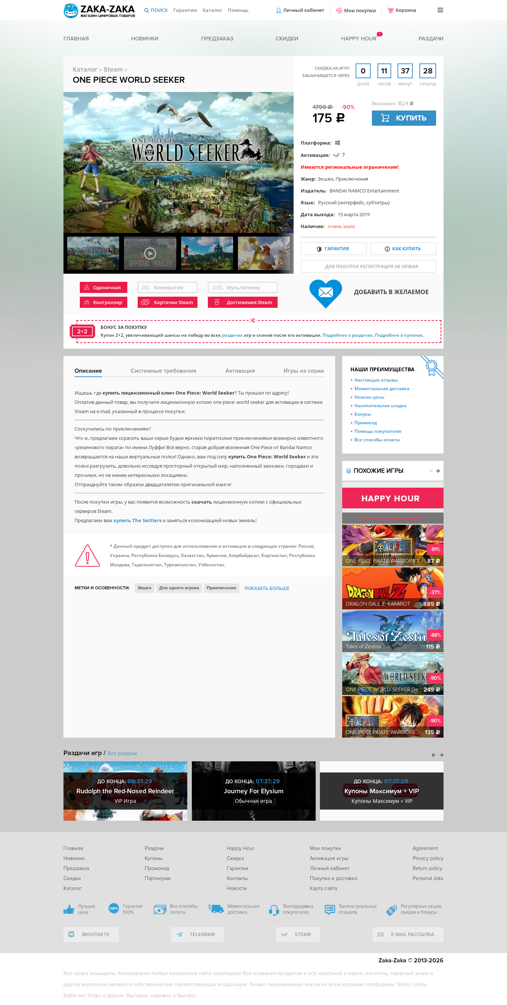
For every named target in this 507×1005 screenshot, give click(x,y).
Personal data (428, 878)
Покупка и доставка (333, 878)
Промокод (365, 422)
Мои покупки (360, 10)
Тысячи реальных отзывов (358, 909)
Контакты (237, 878)
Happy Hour (240, 848)
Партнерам (158, 878)
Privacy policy (428, 858)
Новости (237, 888)
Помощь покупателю (377, 431)
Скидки (287, 38)
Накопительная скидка (380, 405)
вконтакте (95, 935)
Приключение (221, 588)
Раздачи (431, 38)
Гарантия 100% (133, 909)
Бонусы (362, 414)
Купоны (154, 858)
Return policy (427, 868)
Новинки (144, 38)
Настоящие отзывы (376, 380)
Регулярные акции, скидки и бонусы (421, 909)
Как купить (406, 249)
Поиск (159, 10)
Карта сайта (323, 888)
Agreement (425, 848)
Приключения (352, 178)
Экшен (325, 178)
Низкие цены (369, 397)
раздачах (232, 335)
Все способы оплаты (377, 439)
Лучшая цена (86, 909)
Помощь (238, 10)
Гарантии (185, 10)
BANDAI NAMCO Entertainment (364, 190)
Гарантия (337, 249)
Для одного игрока (179, 588)
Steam (113, 69)
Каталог (212, 10)
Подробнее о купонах (399, 335)
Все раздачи (122, 753)
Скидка (235, 858)
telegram (202, 935)
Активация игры (329, 858)
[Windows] (337, 142)
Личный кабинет (303, 10)
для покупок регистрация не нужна (371, 266)
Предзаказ (217, 38)
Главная (76, 38)
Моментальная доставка (381, 388)
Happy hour (358, 38)
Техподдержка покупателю (298, 909)
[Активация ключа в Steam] (336, 155)
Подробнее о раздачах (348, 335)
